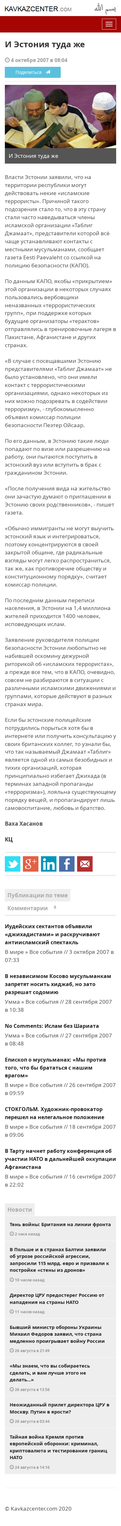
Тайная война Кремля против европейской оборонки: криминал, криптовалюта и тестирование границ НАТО (58, 1451)
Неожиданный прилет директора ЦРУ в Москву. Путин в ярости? (59, 1412)
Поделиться (30, 72)
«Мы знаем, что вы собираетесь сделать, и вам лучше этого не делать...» (50, 1377)
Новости (19, 1209)
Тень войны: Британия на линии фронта (60, 1229)
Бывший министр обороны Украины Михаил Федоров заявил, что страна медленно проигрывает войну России (57, 1338)
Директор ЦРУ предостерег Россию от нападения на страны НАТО (57, 1303)
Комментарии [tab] (31, 908)
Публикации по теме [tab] (37, 895)
